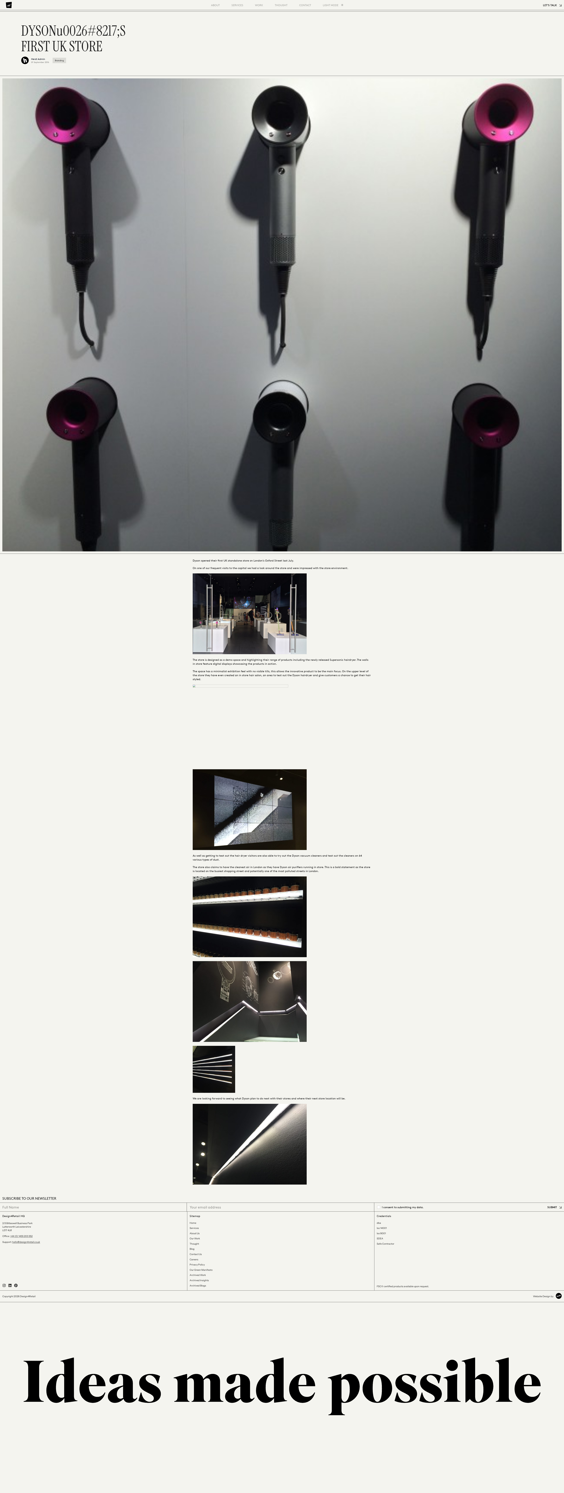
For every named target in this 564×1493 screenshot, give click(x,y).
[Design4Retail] (9, 5)
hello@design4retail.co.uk (26, 1241)
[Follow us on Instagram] (4, 1286)
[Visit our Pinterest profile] (16, 1286)
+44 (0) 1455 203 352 (21, 1236)
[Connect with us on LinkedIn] (10, 1286)
